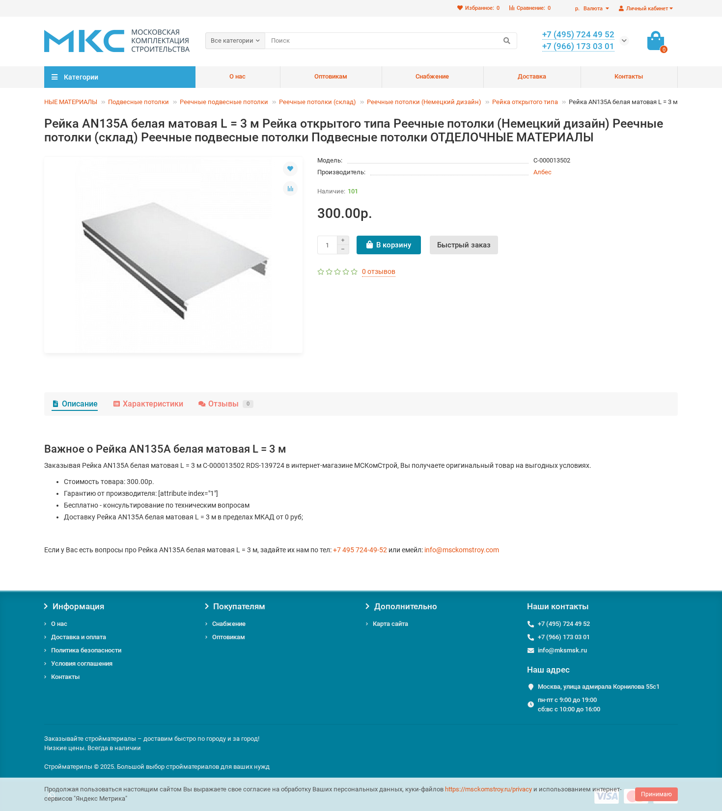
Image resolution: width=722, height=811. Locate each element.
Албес (542, 172)
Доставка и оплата (78, 637)
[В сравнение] (290, 188)
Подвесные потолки (138, 102)
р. (589, 8)
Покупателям (239, 606)
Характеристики (153, 403)
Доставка (532, 76)
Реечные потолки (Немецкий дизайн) (424, 102)
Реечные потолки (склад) (317, 102)
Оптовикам (330, 76)
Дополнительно (405, 606)
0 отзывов (378, 271)
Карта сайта (390, 623)
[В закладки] (290, 169)
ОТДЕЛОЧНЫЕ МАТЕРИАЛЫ (56, 102)
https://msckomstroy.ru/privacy (488, 789)
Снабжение (432, 76)
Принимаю (656, 794)
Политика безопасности (86, 650)
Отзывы (229, 403)
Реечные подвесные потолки (224, 102)
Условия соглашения (81, 663)
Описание (80, 403)
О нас (237, 76)
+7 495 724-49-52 (360, 550)
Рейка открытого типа (525, 102)
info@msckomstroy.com (461, 550)
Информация (78, 606)
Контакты (628, 76)
